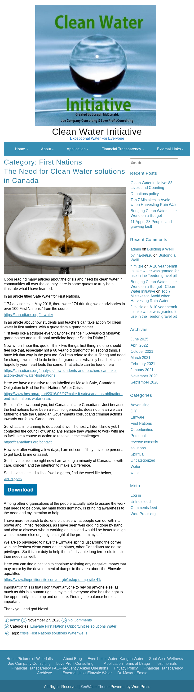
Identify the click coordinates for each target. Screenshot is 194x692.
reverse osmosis (144, 441)
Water (111, 626)
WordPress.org (143, 513)
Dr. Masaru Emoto (132, 672)
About (46, 149)
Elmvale (37, 626)
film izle (137, 266)
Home (20, 149)
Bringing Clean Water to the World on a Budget (154, 213)
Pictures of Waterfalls (35, 658)
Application (76, 149)
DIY (134, 411)
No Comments (80, 620)
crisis (24, 633)
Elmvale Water (99, 672)
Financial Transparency (121, 149)
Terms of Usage (137, 663)
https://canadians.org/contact (28, 442)
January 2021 (142, 369)
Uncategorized (143, 460)
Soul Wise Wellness (166, 658)
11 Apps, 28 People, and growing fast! (151, 224)
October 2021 (142, 351)
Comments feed (144, 507)
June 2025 (139, 339)
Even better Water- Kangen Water (115, 658)
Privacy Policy (109, 169)
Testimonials (166, 663)
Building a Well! (160, 249)
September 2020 (145, 382)
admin (15, 620)
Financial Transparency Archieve (124, 178)
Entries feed (141, 501)
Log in (136, 495)
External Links (169, 149)
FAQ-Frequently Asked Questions (125, 160)
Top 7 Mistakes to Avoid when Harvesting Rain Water (155, 202)
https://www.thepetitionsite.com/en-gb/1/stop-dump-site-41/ (52, 579)
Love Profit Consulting (74, 663)
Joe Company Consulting (29, 663)
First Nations (55, 626)
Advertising (140, 404)
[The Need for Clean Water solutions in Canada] (65, 273)
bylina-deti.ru (141, 255)
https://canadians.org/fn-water (28, 314)
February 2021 (143, 363)
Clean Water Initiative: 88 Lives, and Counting (151, 185)
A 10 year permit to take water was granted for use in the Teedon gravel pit (155, 271)
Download (21, 490)
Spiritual (138, 454)
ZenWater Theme (95, 686)
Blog (78, 658)
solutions (98, 626)
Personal (138, 435)
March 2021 (140, 357)
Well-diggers (13, 479)
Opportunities (78, 626)
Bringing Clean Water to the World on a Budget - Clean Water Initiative (154, 286)
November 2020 (144, 376)
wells (83, 633)
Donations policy (145, 193)
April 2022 (139, 345)
